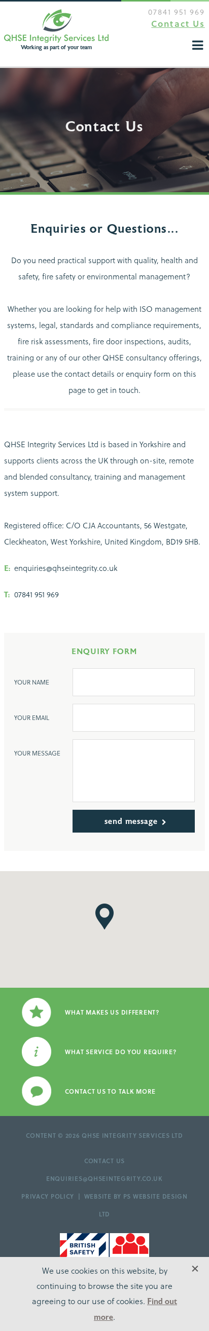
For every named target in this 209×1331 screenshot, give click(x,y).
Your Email (31, 717)
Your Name (31, 682)
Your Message (37, 753)
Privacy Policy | (52, 1196)
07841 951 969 (176, 11)
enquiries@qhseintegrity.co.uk (104, 1178)
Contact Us (177, 23)
